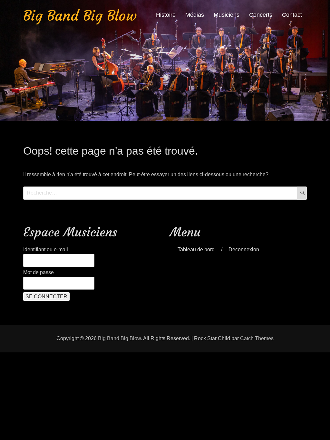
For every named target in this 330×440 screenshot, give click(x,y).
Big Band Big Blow (80, 15)
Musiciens (226, 15)
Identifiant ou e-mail (45, 249)
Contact (292, 15)
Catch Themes (257, 338)
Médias (194, 15)
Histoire (166, 15)
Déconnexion (243, 249)
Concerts (260, 15)
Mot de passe (38, 272)
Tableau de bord (196, 249)
